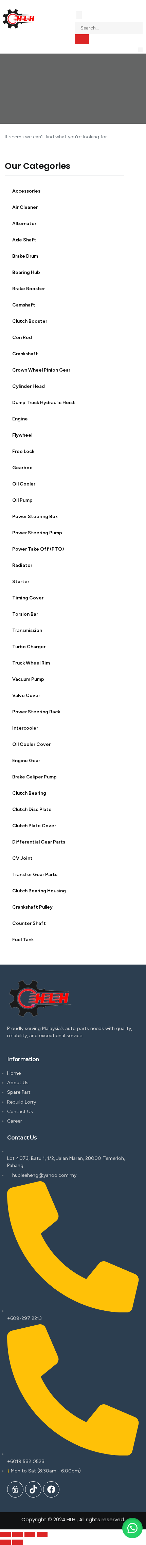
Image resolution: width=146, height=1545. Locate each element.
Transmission (27, 630)
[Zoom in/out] (42, 1534)
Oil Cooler (23, 484)
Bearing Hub (26, 272)
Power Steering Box (35, 516)
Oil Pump (22, 500)
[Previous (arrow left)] (5, 1542)
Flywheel (22, 435)
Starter (20, 582)
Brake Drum (25, 256)
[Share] (17, 1534)
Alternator (24, 223)
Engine (20, 419)
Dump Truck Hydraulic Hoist (43, 402)
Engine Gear (26, 761)
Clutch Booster (29, 321)
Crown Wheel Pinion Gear (41, 370)
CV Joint (22, 858)
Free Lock (23, 451)
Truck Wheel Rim (31, 663)
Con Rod (22, 337)
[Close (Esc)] (5, 1534)
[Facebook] (51, 1489)
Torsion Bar (25, 614)
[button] (140, 49)
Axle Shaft (24, 240)
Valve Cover (26, 695)
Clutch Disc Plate (32, 809)
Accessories (26, 191)
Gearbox (22, 468)
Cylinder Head (28, 386)
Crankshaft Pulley (32, 907)
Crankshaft (25, 354)
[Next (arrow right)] (17, 1542)
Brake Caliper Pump (34, 777)
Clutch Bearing (29, 793)
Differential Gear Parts (38, 842)
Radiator (22, 565)
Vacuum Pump (28, 679)
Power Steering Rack (36, 712)
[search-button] (82, 39)
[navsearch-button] (79, 15)
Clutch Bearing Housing (39, 891)
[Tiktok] (33, 1489)
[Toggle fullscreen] (29, 1534)
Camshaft (23, 305)
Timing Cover (27, 598)
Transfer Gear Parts (34, 874)
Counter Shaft (29, 923)
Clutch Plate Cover (34, 826)
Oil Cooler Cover (31, 744)
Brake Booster (28, 289)
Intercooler (25, 728)
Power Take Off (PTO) (38, 549)
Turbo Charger (28, 647)
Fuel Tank (23, 940)
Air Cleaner (25, 207)
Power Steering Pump (37, 533)
